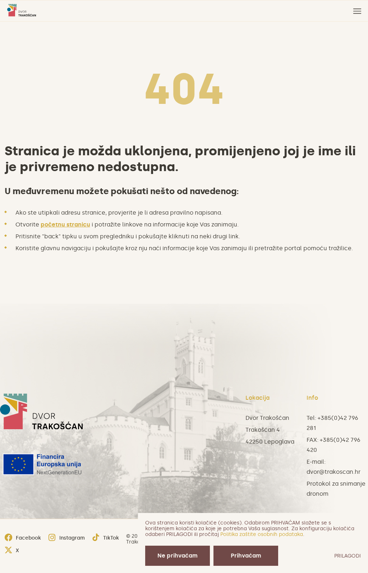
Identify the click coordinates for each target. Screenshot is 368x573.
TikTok (111, 538)
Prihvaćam (246, 555)
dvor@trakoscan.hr (333, 471)
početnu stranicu (65, 224)
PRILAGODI (347, 556)
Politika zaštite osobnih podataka (261, 534)
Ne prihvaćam (177, 555)
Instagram (72, 538)
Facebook (28, 538)
